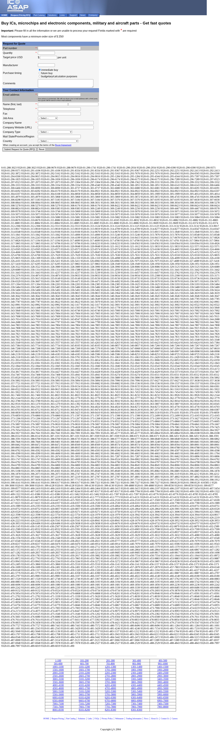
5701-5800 (110, 694)
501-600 (58, 663)
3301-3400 (136, 679)
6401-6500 (162, 697)
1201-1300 (110, 666)
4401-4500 (162, 685)
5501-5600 (58, 694)
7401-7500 (162, 703)
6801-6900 (136, 700)
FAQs (96, 718)
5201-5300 (110, 691)
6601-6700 (84, 700)
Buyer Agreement (63, 145)
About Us (154, 718)
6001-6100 (58, 697)
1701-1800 (110, 669)
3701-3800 (110, 682)
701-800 (110, 663)
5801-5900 (136, 694)
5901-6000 (162, 694)
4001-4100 (58, 685)
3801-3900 (136, 682)
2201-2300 (110, 672)
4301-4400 (136, 685)
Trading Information (134, 718)
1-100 (58, 660)
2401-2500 (162, 672)
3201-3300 (110, 679)
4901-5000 (162, 688)
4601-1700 (84, 688)
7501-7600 (58, 706)
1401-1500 (162, 666)
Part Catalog (71, 718)
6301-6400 (136, 697)
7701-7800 (110, 706)
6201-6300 (110, 697)
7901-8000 (162, 706)
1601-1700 (84, 669)
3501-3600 (58, 682)
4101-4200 (84, 685)
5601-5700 (84, 694)
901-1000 (163, 663)
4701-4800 (110, 688)
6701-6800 (110, 700)
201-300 (110, 660)
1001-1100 (58, 666)
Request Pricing (58, 718)
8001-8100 (58, 709)
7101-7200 (84, 703)
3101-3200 (84, 679)
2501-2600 (58, 676)
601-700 (84, 663)
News (146, 718)
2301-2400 (136, 672)
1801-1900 (136, 669)
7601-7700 (84, 706)
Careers (175, 718)
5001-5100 (58, 691)
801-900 (136, 663)
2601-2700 (84, 676)
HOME (46, 718)
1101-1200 (84, 666)
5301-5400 (136, 691)
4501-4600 (58, 688)
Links (90, 718)
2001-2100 (58, 672)
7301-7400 (136, 703)
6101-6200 (84, 697)
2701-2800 (110, 676)
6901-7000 (162, 700)
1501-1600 (58, 669)
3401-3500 (162, 679)
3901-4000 (162, 682)
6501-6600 (58, 700)
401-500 (163, 660)
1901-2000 (162, 669)
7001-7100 (58, 703)
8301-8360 (136, 709)
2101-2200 (84, 672)
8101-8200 (84, 709)
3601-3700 (84, 682)
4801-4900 (136, 688)
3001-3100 (58, 679)
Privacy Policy (107, 718)
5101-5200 (84, 691)
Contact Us (165, 718)
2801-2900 (136, 676)
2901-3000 (162, 676)
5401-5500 (162, 691)
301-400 (136, 660)
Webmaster (119, 718)
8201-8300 (110, 709)
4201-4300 (110, 685)
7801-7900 (136, 706)
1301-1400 (136, 666)
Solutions (81, 718)
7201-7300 (110, 703)
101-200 (84, 660)
